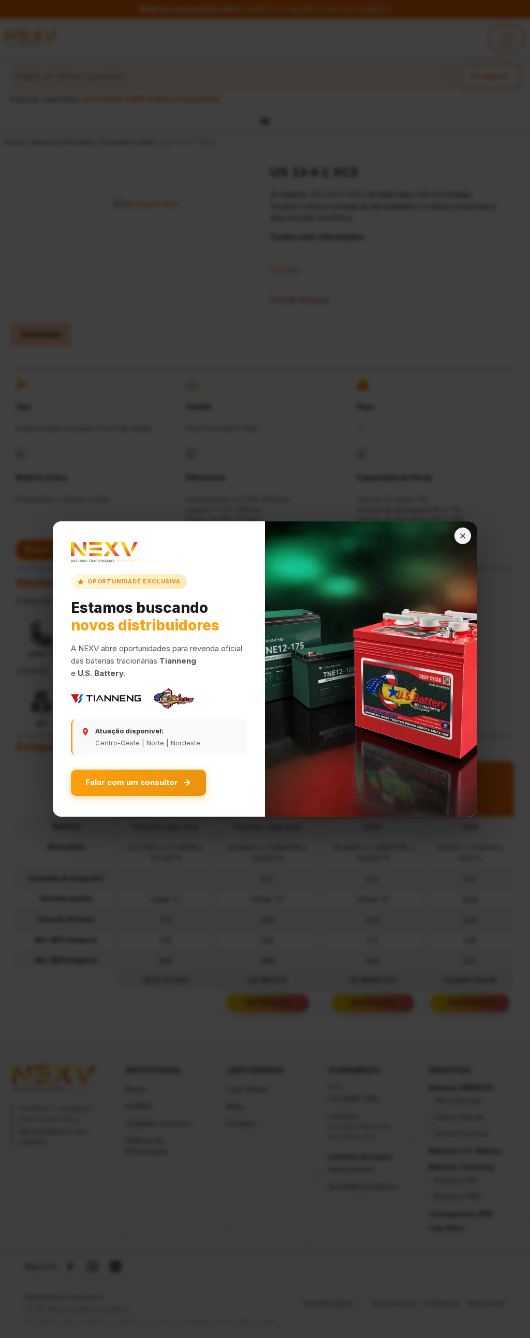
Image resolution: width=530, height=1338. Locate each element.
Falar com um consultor (131, 782)
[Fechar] (462, 536)
